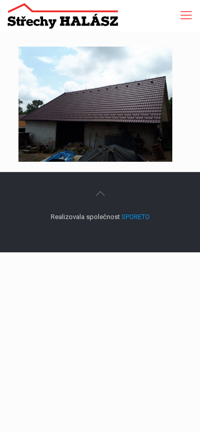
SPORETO (136, 217)
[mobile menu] (186, 15)
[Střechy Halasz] (63, 15)
